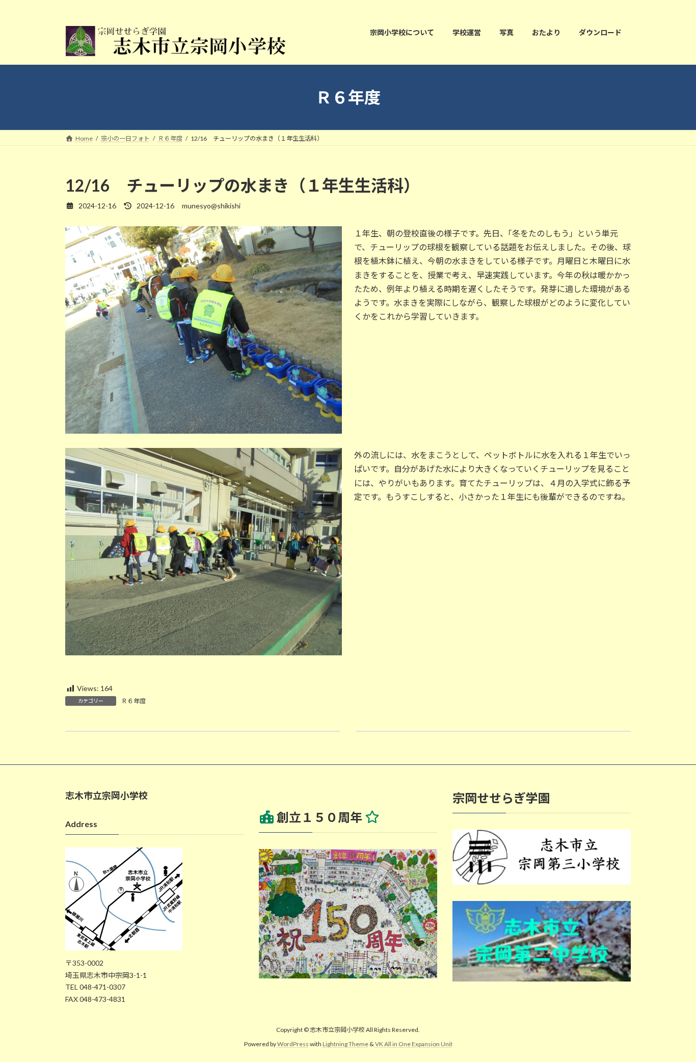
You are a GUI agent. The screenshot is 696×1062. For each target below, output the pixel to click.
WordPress (293, 1044)
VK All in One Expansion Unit (413, 1044)
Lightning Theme (345, 1044)
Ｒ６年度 (133, 701)
